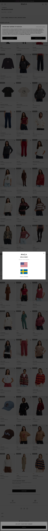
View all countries (24, 276)
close (43, 253)
